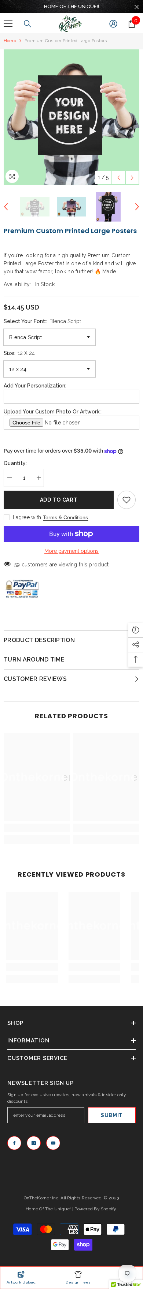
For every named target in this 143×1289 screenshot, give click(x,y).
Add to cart (59, 500)
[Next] (132, 177)
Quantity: (15, 463)
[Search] (27, 23)
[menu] (8, 23)
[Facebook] (14, 1143)
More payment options (71, 551)
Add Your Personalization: (35, 386)
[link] (37, 828)
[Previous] (118, 177)
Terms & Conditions (65, 517)
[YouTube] (53, 1143)
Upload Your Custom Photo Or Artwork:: (53, 412)
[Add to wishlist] (126, 500)
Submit (112, 1115)
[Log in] (113, 24)
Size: (19, 353)
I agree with (27, 517)
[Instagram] (34, 1143)
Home (10, 40)
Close (136, 7)
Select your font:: (42, 321)
